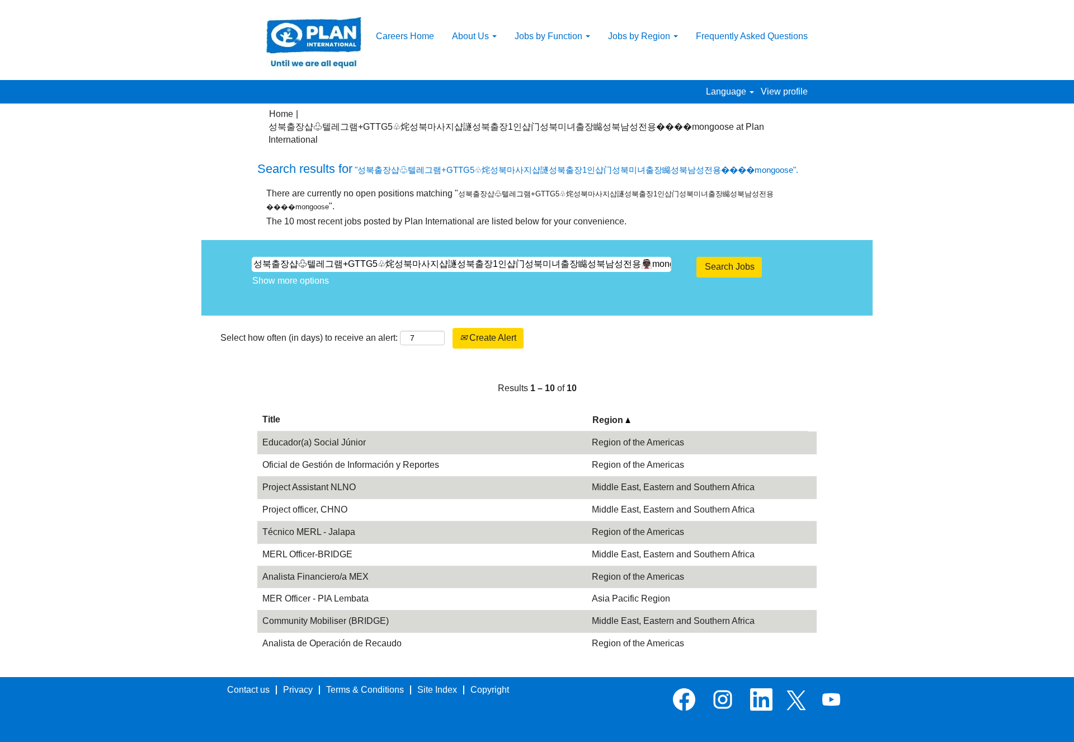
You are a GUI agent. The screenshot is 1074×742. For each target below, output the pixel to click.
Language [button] (727, 91)
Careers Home (405, 36)
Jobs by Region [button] (640, 36)
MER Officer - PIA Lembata (315, 598)
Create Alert (491, 337)
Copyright (489, 689)
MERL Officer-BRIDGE (307, 554)
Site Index (437, 689)
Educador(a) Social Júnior (314, 442)
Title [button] (271, 419)
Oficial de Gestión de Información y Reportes (350, 464)
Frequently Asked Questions (752, 36)
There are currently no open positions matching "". (520, 200)
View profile (784, 91)
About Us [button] (471, 36)
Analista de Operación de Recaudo (332, 643)
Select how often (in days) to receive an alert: (309, 337)
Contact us (248, 689)
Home (281, 114)
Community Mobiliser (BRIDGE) (325, 621)
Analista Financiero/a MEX (315, 576)
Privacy (298, 689)
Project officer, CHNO (304, 509)
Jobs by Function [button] (550, 36)
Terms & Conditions (365, 689)
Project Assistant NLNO (309, 487)
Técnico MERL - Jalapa (308, 532)
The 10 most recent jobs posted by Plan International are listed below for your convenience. (446, 221)
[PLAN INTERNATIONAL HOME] (314, 43)
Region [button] (608, 420)
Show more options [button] (290, 280)
